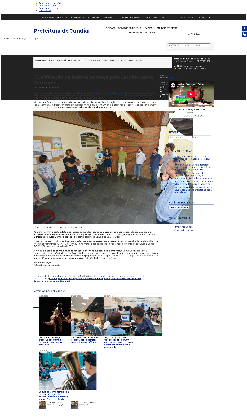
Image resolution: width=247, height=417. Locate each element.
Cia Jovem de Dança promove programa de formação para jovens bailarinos (192, 159)
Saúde (107, 278)
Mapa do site (45, 10)
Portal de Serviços (73, 17)
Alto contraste (187, 17)
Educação (63, 278)
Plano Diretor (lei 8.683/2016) (109, 95)
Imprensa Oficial (111, 17)
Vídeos (178, 223)
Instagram (190, 27)
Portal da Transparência (93, 17)
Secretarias (135, 32)
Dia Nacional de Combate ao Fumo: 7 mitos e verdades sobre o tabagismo (193, 182)
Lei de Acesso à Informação (52, 17)
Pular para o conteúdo (50, 3)
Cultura (53, 278)
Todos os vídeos (192, 116)
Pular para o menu (48, 6)
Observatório (125, 17)
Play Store (207, 34)
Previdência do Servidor (142, 17)
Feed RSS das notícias (183, 66)
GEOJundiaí (159, 17)
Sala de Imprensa (184, 230)
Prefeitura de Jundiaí (61, 31)
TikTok (194, 27)
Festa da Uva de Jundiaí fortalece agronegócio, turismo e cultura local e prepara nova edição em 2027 (193, 167)
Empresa (149, 28)
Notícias (150, 32)
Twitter (203, 68)
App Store (202, 34)
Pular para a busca (48, 8)
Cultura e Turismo (167, 28)
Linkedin (203, 27)
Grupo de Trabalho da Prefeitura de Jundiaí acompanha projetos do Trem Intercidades (193, 190)
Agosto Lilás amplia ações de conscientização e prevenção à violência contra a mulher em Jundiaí (193, 175)
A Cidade (110, 28)
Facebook (199, 66)
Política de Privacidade (164, 92)
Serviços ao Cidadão (130, 28)
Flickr (207, 27)
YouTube (198, 27)
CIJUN (162, 87)
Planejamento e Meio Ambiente (86, 278)
